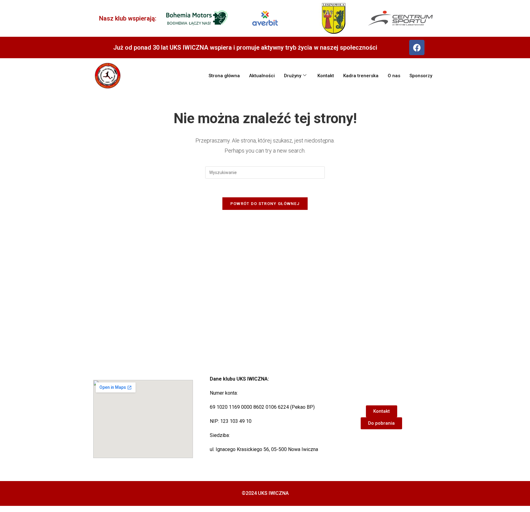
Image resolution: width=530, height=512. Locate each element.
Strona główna (224, 75)
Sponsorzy (420, 75)
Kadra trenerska (360, 75)
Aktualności (262, 75)
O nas (394, 75)
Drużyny (292, 75)
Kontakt (325, 75)
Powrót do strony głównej (265, 203)
